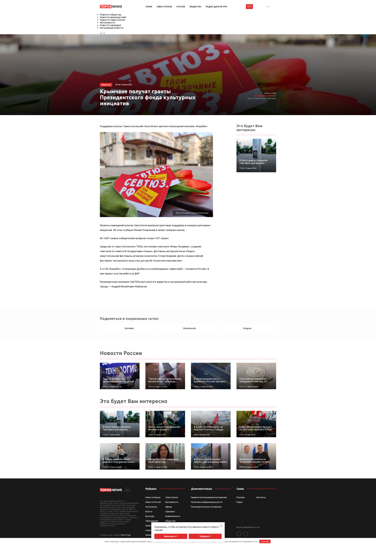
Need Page (126, 535)
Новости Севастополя (112, 20)
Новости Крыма (152, 497)
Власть (148, 511)
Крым (149, 6)
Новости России (153, 502)
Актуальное (151, 507)
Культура (149, 516)
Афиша (168, 507)
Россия (181, 6)
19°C (249, 6)
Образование (151, 521)
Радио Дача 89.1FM (216, 6)
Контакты (261, 497)
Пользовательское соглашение (206, 507)
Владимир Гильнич (265, 95)
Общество (195, 6)
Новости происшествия (113, 17)
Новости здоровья (110, 25)
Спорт (148, 530)
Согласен (265, 541)
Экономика (150, 535)
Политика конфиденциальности (206, 502)
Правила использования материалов (209, 497)
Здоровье (170, 511)
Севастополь (164, 6)
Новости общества (110, 14)
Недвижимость (172, 516)
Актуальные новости (111, 27)
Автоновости (107, 22)
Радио (239, 502)
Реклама (240, 497)
